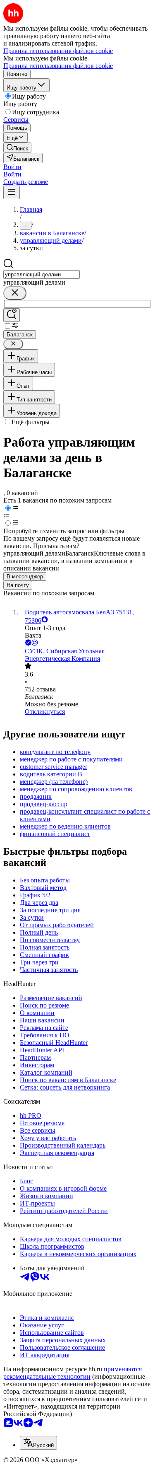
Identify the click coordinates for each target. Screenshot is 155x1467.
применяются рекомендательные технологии (72, 1372)
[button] (12, 166)
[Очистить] (14, 293)
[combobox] (41, 274)
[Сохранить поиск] (11, 315)
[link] (17, 148)
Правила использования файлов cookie (58, 65)
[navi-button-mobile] (11, 192)
